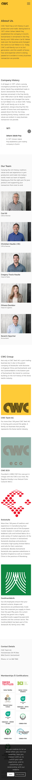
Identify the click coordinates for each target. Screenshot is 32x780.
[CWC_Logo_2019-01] (12, 3)
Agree (10, 774)
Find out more (20, 774)
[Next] (29, 131)
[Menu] (27, 3)
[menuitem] (27, 3)
